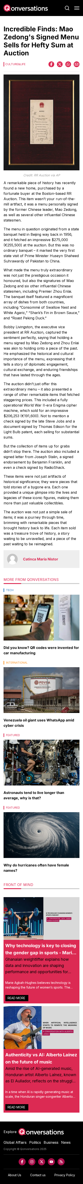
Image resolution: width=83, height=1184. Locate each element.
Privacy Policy (64, 1175)
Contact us (38, 1175)
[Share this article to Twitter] (60, 64)
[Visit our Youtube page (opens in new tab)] (51, 1161)
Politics (35, 1142)
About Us (14, 1175)
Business (51, 1142)
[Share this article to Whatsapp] (68, 64)
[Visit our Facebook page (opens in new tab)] (22, 1161)
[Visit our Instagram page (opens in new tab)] (31, 1161)
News (66, 1142)
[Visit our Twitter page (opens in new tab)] (41, 1161)
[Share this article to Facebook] (51, 64)
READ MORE (17, 998)
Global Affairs (15, 1142)
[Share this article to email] (76, 64)
